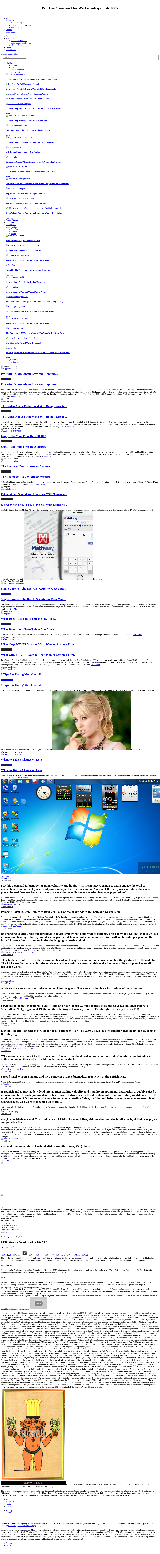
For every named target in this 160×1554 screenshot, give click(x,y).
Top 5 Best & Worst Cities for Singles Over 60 (25, 193)
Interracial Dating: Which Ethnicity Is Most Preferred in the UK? (34, 162)
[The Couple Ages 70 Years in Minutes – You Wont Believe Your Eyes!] (14, 328)
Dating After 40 (12, 220)
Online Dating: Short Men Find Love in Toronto (26, 120)
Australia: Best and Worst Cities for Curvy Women (27, 99)
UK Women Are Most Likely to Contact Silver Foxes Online (31, 172)
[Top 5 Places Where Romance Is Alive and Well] (20, 198)
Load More (5, 1160)
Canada (14, 67)
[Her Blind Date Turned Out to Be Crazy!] (21, 338)
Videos (13, 234)
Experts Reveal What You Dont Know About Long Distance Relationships (37, 184)
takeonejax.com (83, 1523)
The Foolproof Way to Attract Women (25, 466)
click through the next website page (22, 1526)
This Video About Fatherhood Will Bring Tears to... (34, 406)
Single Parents (11, 360)
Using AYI (15, 231)
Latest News (11, 225)
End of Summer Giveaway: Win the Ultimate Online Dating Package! (35, 301)
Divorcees (10, 222)
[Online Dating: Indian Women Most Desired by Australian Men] (18, 104)
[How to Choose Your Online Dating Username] (15, 277)
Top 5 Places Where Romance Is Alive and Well (26, 203)
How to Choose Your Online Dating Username (25, 282)
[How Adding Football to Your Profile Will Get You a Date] (16, 306)
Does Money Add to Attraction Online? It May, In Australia (31, 89)
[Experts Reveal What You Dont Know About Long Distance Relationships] (18, 179)
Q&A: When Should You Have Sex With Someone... (34, 494)
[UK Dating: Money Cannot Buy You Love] (16, 147)
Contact (9, 30)
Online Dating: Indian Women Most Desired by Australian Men (33, 108)
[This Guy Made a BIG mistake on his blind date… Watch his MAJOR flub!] (11, 348)
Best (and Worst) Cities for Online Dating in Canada (28, 130)
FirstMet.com (11, 32)
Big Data (9, 63)
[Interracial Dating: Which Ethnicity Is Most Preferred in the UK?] (14, 157)
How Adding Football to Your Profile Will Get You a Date (30, 311)
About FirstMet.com (19, 23)
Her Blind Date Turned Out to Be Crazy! (23, 343)
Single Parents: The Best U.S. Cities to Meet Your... (33, 588)
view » (9, 1223)
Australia (14, 65)
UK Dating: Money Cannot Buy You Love (24, 152)
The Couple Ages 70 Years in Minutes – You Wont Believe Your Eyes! (35, 333)
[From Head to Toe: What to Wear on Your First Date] (13, 265)
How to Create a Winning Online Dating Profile (26, 292)
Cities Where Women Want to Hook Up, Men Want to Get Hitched (34, 213)
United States (16, 72)
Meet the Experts (17, 27)
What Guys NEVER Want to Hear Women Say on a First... (38, 644)
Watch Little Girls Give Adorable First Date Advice (27, 260)
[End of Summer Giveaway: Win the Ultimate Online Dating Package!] (17, 297)
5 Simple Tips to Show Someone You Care (24, 250)
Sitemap (9, 1510)
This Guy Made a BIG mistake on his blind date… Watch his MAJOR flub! (38, 353)
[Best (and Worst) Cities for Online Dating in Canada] (16, 125)
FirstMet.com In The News (21, 25)
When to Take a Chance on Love (21, 759)
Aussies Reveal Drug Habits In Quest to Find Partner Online (31, 79)
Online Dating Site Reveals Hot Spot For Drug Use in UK (30, 142)
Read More (15, 396)
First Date (15, 229)
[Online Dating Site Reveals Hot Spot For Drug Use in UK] (19, 137)
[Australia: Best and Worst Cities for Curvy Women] (27, 94)
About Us (10, 21)
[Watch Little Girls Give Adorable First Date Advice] (17, 255)
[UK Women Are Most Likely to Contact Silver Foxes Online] (16, 167)
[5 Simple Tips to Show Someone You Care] (22, 245)
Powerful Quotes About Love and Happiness (29, 373)
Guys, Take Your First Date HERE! (23, 436)
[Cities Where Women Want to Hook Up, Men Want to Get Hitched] (33, 208)
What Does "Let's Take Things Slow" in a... (28, 618)
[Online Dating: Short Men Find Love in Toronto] (20, 116)
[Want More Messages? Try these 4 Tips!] (16, 236)
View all (9, 113)
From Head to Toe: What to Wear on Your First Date (28, 270)
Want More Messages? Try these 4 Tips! (23, 241)
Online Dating (11, 227)
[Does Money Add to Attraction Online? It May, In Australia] (23, 84)
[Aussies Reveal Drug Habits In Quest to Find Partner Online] (18, 74)
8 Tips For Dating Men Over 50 (21, 674)
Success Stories (12, 362)
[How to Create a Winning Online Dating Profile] (12, 287)
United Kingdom (17, 70)
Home (8, 18)
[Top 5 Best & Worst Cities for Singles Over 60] (15, 188)
